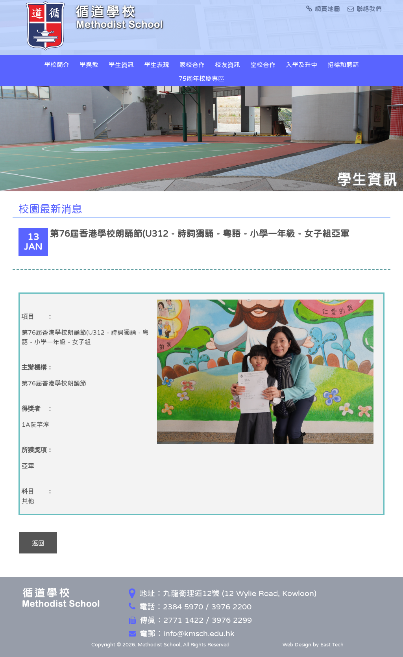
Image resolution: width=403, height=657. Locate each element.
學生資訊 (121, 64)
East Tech (332, 644)
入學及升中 (301, 64)
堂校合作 (262, 64)
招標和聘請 (343, 64)
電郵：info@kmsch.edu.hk (187, 633)
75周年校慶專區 (201, 78)
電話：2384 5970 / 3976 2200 (195, 607)
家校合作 (192, 64)
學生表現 (156, 64)
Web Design (297, 644)
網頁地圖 (327, 9)
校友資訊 (227, 64)
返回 (38, 543)
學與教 (88, 64)
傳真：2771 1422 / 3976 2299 (196, 620)
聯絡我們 (369, 9)
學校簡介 (56, 64)
